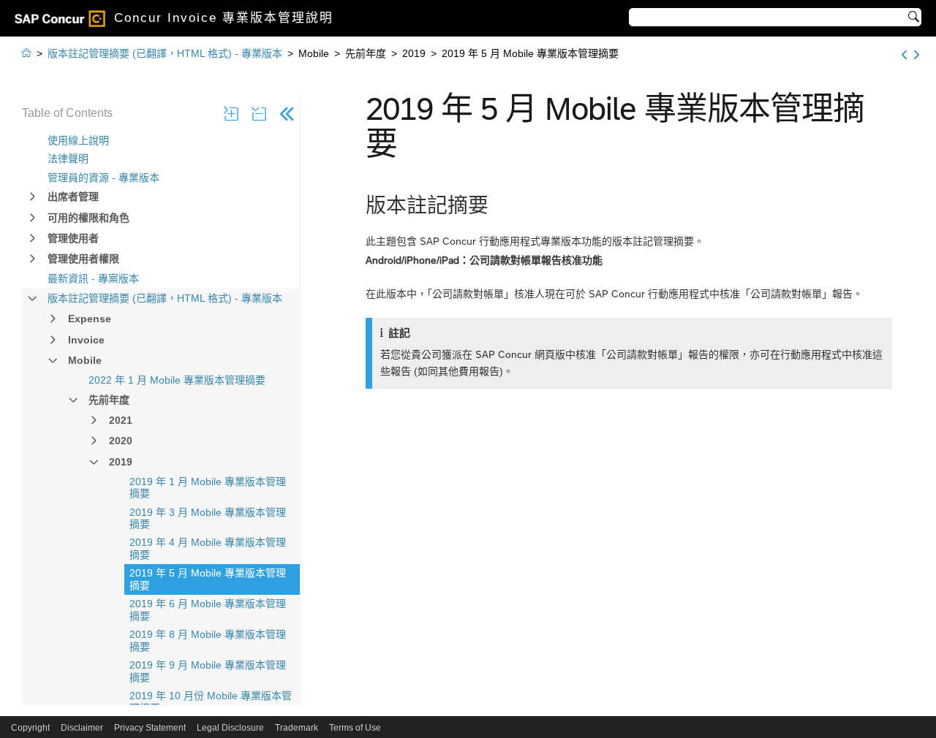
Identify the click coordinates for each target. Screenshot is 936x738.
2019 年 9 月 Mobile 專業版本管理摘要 (207, 671)
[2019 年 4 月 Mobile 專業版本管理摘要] (904, 55)
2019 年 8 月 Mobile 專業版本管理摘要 (207, 640)
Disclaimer (82, 728)
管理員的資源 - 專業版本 (103, 177)
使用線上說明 (78, 140)
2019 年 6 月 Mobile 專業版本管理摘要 (207, 610)
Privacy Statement (150, 728)
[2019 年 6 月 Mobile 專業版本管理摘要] (916, 55)
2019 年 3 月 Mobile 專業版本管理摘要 (207, 518)
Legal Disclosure (230, 728)
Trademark (296, 728)
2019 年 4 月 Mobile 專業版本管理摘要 (207, 548)
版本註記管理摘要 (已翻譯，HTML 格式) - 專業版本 (165, 298)
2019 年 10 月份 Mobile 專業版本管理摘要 (210, 702)
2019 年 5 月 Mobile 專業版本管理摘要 (207, 579)
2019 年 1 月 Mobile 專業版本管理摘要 (207, 488)
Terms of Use (355, 728)
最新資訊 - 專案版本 (93, 278)
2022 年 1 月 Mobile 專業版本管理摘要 (176, 380)
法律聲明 (68, 158)
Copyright (30, 728)
